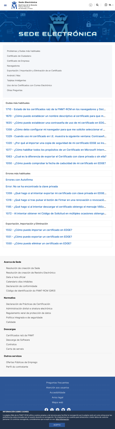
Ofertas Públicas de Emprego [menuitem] (21, 362)
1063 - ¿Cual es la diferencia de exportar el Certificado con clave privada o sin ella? (56, 156)
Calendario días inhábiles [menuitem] (19, 281)
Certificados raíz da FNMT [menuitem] (20, 335)
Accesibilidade (57, 392)
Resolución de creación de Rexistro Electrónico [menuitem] (30, 272)
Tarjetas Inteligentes (16, 80)
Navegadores (13, 66)
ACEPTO (57, 425)
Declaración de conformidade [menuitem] (21, 286)
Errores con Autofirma (19, 179)
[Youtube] (57, 409)
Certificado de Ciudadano (19, 56)
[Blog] (63, 409)
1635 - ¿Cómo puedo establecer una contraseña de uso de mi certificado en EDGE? (56, 122)
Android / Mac (13, 75)
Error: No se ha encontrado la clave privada (32, 186)
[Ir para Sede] (24, 5)
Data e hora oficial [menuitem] (15, 277)
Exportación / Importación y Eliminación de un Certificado (34, 70)
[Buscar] (97, 5)
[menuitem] (57, 262)
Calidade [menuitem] (11, 322)
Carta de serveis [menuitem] (15, 348)
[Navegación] (5, 5)
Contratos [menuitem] (11, 344)
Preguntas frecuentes (57, 382)
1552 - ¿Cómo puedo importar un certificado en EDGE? (39, 229)
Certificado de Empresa (18, 61)
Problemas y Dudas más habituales (23, 51)
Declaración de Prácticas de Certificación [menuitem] (28, 304)
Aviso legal (57, 397)
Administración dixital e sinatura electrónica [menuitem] (29, 308)
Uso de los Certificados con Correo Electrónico (29, 85)
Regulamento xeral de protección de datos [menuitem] (28, 313)
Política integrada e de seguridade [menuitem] (24, 317)
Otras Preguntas (14, 90)
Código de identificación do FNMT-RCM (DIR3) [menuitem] (31, 290)
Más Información (62, 419)
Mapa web (57, 402)
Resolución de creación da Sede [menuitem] (23, 268)
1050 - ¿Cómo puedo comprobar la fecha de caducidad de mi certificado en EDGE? (56, 163)
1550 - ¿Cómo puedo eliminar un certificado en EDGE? (38, 243)
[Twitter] (52, 409)
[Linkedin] (69, 409)
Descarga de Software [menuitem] (18, 339)
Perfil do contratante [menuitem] (17, 366)
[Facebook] (46, 409)
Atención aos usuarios (57, 387)
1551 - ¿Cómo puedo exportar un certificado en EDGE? (39, 236)
